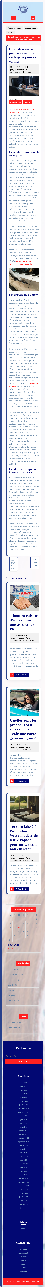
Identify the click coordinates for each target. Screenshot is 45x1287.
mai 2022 (23, 1171)
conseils (11, 32)
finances (11, 995)
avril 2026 (23, 1094)
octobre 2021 (23, 1189)
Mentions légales (14, 1022)
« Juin (10, 949)
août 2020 (23, 1200)
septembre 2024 (23, 1142)
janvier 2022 (23, 1178)
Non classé (12, 1000)
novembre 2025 (23, 1112)
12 (19, 927)
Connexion (23, 1229)
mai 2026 (23, 1090)
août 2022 (23, 1160)
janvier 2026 (23, 1105)
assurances (12, 980)
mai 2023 (23, 1153)
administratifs (30, 28)
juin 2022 (23, 1167)
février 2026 (24, 1101)
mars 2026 (23, 1097)
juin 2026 (23, 1086)
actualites (12, 969)
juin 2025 (23, 1120)
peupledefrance (17, 70)
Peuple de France (14, 28)
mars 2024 (23, 1149)
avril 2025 (23, 1123)
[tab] (13, 18)
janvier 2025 (23, 1134)
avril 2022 (23, 1175)
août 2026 (23, 1083)
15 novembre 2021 (21, 635)
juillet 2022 (24, 1164)
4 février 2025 (19, 855)
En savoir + (22, 675)
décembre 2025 (23, 1108)
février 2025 (24, 1131)
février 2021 (24, 1193)
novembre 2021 (23, 1186)
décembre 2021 (23, 1182)
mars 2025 (23, 1127)
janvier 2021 (23, 1197)
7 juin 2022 (18, 745)
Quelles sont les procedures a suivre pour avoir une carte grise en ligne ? (23, 729)
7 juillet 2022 (19, 67)
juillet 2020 (24, 1204)
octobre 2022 (23, 1156)
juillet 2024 (24, 1145)
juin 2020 (23, 1208)
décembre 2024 (23, 1138)
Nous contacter (14, 1028)
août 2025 (23, 1116)
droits (10, 990)
